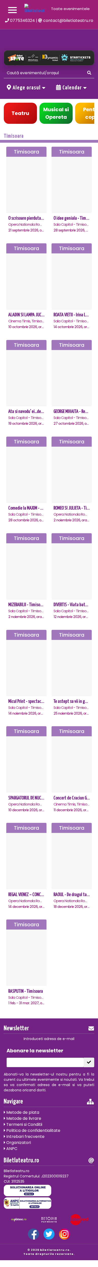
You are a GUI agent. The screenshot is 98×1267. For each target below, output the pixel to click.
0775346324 (22, 20)
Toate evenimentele (70, 8)
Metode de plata (22, 1112)
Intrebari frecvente (24, 1136)
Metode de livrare (23, 1118)
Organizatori (18, 1142)
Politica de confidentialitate (32, 1130)
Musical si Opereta (56, 113)
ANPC (11, 1148)
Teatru (20, 113)
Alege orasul (27, 87)
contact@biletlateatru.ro (67, 20)
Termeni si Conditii (23, 1124)
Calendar (72, 87)
